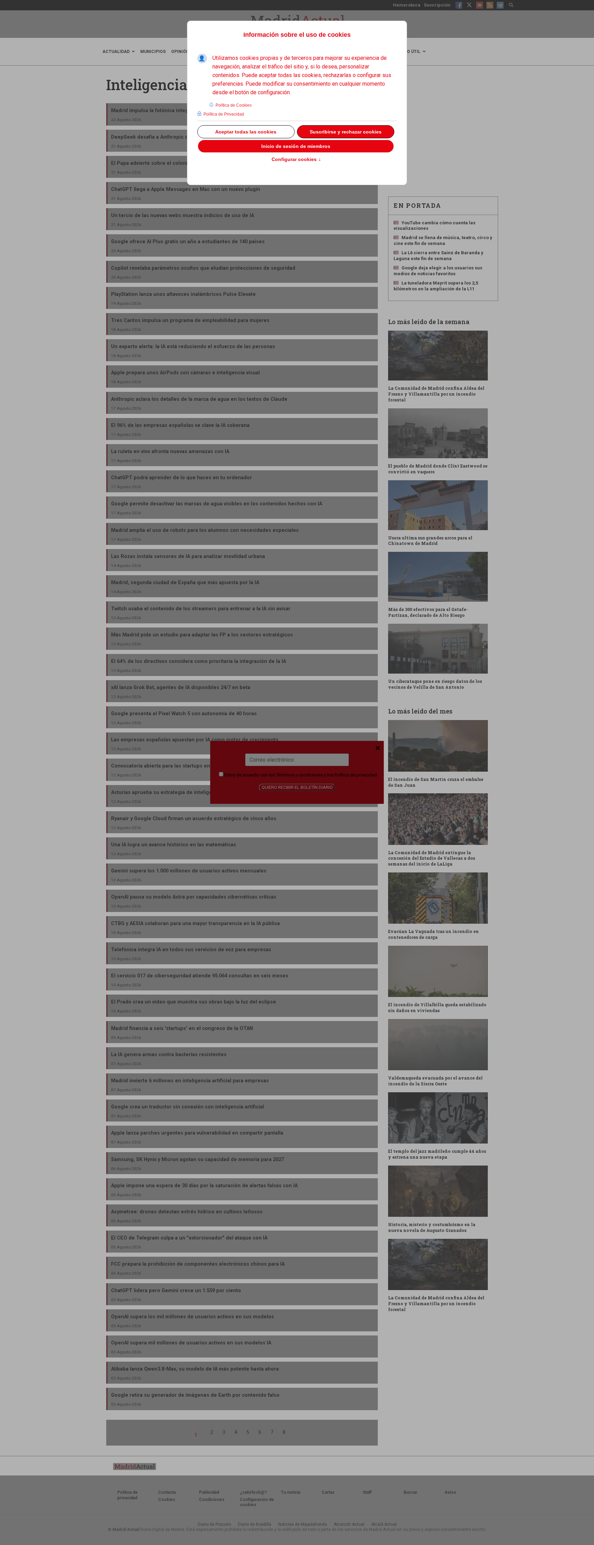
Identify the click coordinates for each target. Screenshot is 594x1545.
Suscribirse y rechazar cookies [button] (346, 132)
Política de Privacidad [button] (224, 114)
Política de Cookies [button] (234, 105)
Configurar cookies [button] (296, 160)
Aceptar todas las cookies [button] (245, 132)
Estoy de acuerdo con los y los (300, 774)
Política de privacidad (355, 774)
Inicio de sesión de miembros (295, 146)
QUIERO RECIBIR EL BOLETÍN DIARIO (297, 787)
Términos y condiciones (299, 774)
